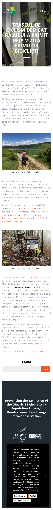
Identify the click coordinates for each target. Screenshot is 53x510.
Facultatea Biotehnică (33, 208)
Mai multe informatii (22, 500)
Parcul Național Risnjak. (12, 221)
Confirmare (20, 496)
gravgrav (6, 215)
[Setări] (45, 475)
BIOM (13, 211)
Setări (33, 496)
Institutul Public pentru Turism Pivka (28, 218)
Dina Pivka (32, 118)
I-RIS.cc (26, 215)
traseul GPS (36, 277)
